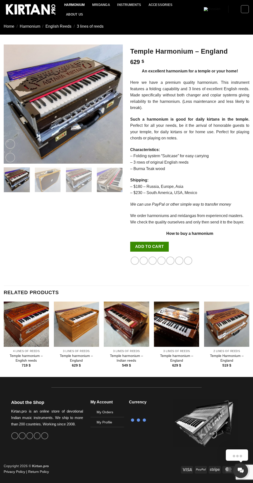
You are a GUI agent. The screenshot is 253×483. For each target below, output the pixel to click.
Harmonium (74, 5)
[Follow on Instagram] (22, 435)
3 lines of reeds (90, 26)
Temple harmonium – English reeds (26, 358)
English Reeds (58, 26)
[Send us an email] (29, 435)
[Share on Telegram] (188, 261)
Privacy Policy (14, 472)
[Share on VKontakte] (170, 261)
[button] (234, 9)
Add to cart (149, 246)
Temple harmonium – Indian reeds (126, 358)
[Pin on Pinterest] (161, 261)
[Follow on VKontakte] (37, 435)
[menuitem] (212, 9)
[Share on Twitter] (144, 261)
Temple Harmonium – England (227, 358)
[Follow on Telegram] (44, 435)
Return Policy (38, 472)
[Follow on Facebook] (14, 435)
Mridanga (101, 5)
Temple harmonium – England (76, 358)
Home (9, 26)
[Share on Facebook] (135, 261)
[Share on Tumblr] (179, 261)
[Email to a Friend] (152, 261)
